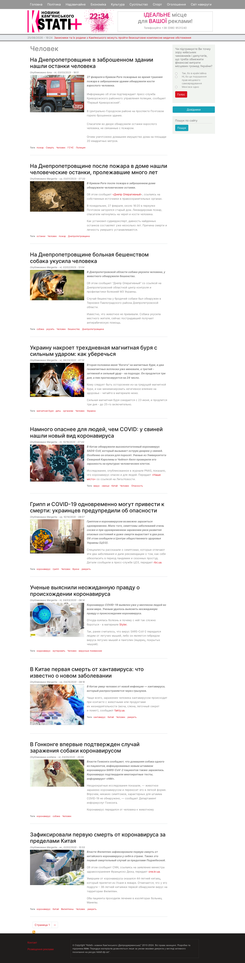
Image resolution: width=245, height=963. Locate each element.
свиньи (105, 485)
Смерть (50, 147)
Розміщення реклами (41, 949)
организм (68, 410)
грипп (56, 569)
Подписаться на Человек (33, 932)
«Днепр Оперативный (126, 194)
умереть (86, 569)
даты (58, 410)
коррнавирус (43, 650)
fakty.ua (119, 710)
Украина (91, 410)
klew (86, 948)
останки (41, 236)
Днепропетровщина (79, 236)
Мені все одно (190, 86)
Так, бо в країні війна (194, 73)
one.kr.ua (154, 871)
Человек (60, 147)
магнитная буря (45, 410)
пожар (40, 147)
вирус (97, 485)
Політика (54, 4)
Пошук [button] (181, 128)
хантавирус (100, 717)
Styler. (123, 624)
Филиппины (67, 909)
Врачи (75, 569)
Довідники (194, 109)
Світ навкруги (201, 4)
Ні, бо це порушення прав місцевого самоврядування (194, 80)
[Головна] (55, 21)
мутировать (59, 650)
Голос (181, 94)
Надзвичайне (76, 4)
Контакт (32, 942)
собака (40, 329)
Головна (36, 4)
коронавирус (43, 569)
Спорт (157, 4)
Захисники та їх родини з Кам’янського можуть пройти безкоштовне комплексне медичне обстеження (122, 37)
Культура (117, 4)
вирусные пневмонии (90, 650)
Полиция (80, 147)
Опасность (137, 485)
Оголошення (176, 4)
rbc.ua (158, 562)
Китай (115, 485)
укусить (50, 329)
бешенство (74, 329)
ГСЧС (71, 147)
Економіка (98, 4)
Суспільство (139, 4)
